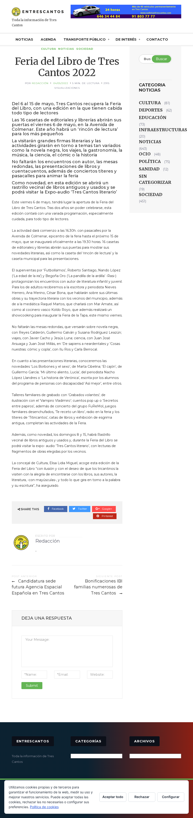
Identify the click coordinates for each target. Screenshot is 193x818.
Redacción (40, 83)
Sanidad (149, 169)
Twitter (82, 508)
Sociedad (84, 48)
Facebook (57, 508)
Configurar (171, 797)
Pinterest (107, 516)
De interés (126, 39)
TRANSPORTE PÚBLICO (85, 39)
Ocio (145, 154)
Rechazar (141, 797)
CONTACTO (157, 39)
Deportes (151, 110)
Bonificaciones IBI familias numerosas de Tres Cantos (98, 587)
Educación (152, 117)
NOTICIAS (24, 39)
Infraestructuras (163, 129)
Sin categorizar (155, 179)
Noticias (66, 48)
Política (150, 161)
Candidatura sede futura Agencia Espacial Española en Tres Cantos (38, 587)
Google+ (106, 508)
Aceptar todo (112, 797)
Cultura (48, 48)
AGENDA (48, 39)
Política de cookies (44, 807)
